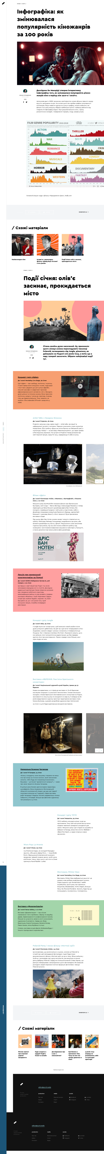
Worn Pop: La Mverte (33, 845)
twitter (48, 212)
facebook (32, 212)
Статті (55, 1099)
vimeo (88, 1099)
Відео (55, 1102)
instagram (73, 1099)
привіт (19, 3)
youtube (88, 1097)
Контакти (40, 1102)
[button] (80, 386)
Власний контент (58, 1097)
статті (23, 3)
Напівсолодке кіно (58, 1069)
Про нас (40, 1097)
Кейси (40, 1099)
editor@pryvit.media (44, 1087)
